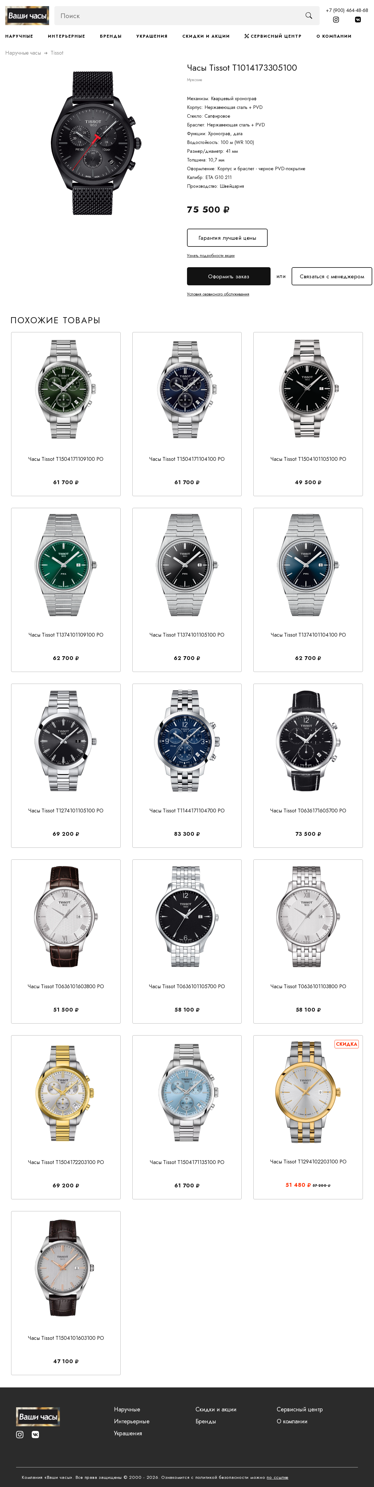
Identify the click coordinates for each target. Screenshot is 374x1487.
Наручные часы (23, 53)
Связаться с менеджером (332, 273)
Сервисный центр (275, 36)
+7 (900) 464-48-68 (347, 10)
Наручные (19, 36)
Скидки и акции (206, 36)
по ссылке (277, 1477)
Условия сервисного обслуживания (218, 294)
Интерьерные (66, 36)
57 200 (320, 1185)
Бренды (111, 36)
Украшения (152, 36)
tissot (57, 53)
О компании (334, 36)
